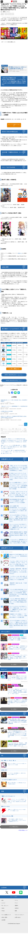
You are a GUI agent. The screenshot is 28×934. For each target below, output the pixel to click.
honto (3, 365)
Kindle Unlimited (3, 351)
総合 (2, 900)
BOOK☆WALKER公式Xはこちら (13, 380)
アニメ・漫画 (11, 428)
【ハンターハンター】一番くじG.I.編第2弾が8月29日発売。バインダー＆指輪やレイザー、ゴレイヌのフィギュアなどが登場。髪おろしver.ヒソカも (13, 452)
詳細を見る (9, 345)
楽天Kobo (3, 347)
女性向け (17, 908)
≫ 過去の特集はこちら (22, 830)
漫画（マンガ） (18, 428)
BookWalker (3, 356)
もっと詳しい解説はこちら (14, 368)
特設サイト (20, 253)
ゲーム (16, 900)
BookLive (3, 360)
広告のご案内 (4, 917)
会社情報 (3, 919)
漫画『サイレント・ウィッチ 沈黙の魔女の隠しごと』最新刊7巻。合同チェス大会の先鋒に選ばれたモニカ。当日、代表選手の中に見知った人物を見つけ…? (14, 447)
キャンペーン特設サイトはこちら (14, 125)
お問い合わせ (17, 917)
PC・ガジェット (5, 905)
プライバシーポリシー (19, 914)
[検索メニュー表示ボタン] (2, 1)
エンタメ (3, 902)
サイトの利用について (6, 914)
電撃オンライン (4, 428)
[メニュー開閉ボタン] (26, 1)
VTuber (3, 910)
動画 (16, 910)
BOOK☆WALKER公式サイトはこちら (14, 374)
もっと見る (13, 664)
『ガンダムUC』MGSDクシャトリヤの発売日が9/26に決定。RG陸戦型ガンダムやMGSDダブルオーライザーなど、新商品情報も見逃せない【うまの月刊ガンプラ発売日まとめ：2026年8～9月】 (14, 441)
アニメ (16, 902)
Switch (3, 908)
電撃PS (16, 905)
